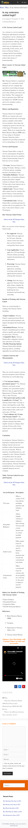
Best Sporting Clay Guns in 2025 (12, 801)
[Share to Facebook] (15, 687)
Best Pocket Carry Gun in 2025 (11, 804)
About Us (23, 824)
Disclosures (15, 825)
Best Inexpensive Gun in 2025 (11, 815)
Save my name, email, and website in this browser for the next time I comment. (13, 765)
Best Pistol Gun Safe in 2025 (11, 808)
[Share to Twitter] (19, 687)
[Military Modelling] (5, 2)
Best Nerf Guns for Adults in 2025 (12, 812)
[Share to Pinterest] (23, 687)
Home (2, 7)
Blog (6, 7)
